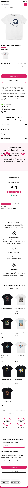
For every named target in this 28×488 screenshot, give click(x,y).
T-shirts (6, 7)
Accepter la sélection (14, 471)
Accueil (3, 7)
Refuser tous (14, 475)
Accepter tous (14, 467)
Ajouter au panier (14, 76)
